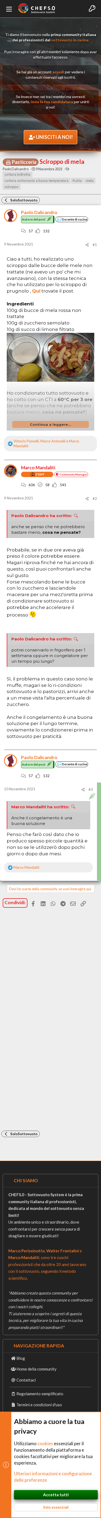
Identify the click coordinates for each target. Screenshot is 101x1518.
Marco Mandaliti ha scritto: (40, 806)
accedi (58, 72)
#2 (95, 498)
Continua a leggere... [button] (50, 424)
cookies (45, 1443)
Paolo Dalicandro (16, 169)
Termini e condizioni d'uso (39, 1404)
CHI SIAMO (26, 1180)
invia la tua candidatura (52, 101)
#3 (91, 789)
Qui (36, 291)
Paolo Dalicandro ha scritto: (41, 515)
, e (46, 443)
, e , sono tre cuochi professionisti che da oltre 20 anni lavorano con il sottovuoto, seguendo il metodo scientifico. (47, 1264)
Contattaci (26, 1380)
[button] (9, 8)
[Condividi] (87, 244)
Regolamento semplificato (39, 1393)
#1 (95, 245)
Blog (20, 1358)
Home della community (36, 1368)
